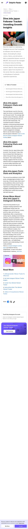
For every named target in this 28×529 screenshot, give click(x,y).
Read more (21, 523)
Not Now (7, 526)
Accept (21, 526)
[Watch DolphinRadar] (14, 261)
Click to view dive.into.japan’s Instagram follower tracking (14, 135)
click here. (19, 251)
